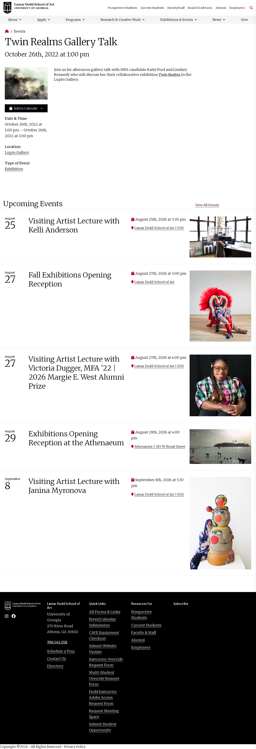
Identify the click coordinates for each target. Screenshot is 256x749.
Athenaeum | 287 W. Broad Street (159, 446)
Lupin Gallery (17, 152)
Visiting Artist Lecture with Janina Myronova (74, 486)
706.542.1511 (57, 642)
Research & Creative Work (121, 20)
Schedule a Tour (61, 651)
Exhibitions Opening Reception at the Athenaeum (76, 438)
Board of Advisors (200, 8)
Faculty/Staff (176, 8)
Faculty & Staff (143, 632)
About (12, 20)
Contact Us (56, 658)
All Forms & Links (104, 611)
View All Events (207, 205)
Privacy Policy (75, 747)
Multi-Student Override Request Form (104, 678)
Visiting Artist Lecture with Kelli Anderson (74, 225)
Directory (55, 666)
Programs (73, 20)
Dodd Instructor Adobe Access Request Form (103, 697)
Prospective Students (122, 8)
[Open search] (249, 7)
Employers (237, 8)
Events (19, 31)
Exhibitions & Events (176, 20)
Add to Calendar (26, 108)
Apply (41, 20)
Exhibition (14, 169)
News (217, 20)
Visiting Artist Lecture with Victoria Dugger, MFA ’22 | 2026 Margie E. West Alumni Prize (76, 373)
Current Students (152, 8)
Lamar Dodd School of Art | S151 (159, 228)
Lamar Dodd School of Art (154, 282)
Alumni (221, 8)
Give (244, 20)
